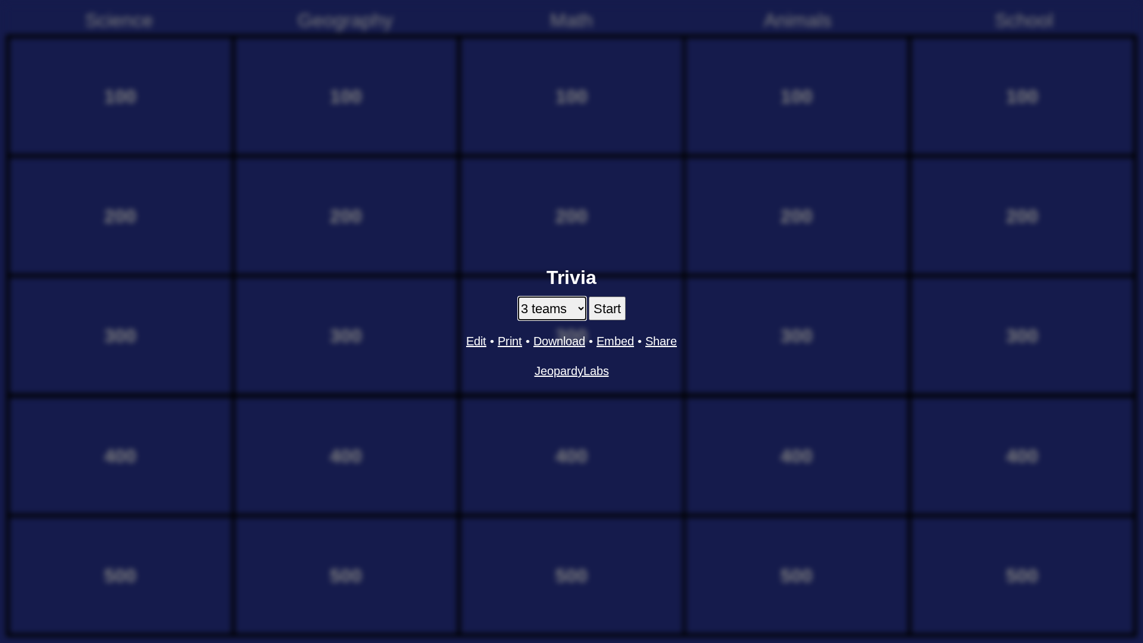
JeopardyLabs (572, 370)
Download (559, 341)
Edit (476, 341)
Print (510, 341)
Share (661, 341)
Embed (615, 341)
